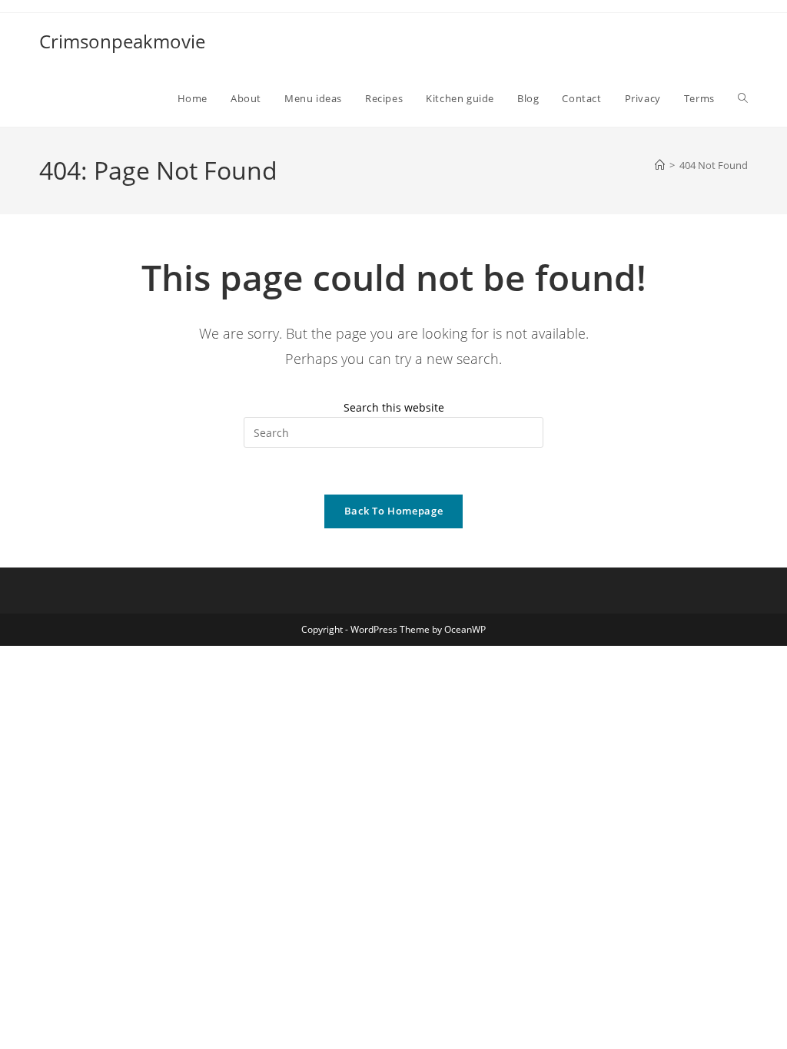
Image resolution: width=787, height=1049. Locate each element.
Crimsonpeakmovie (122, 41)
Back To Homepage (393, 511)
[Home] (660, 165)
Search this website (394, 407)
